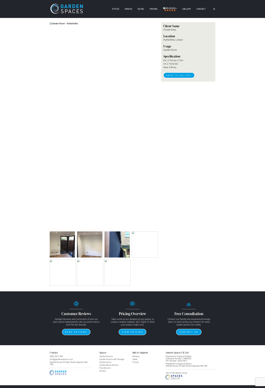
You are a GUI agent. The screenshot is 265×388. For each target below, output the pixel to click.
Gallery (186, 9)
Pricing (153, 9)
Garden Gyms (105, 362)
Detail (141, 9)
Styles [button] (115, 9)
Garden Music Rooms (109, 365)
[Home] (105, 9)
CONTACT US (188, 332)
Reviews (136, 356)
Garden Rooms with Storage (111, 359)
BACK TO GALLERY (179, 75)
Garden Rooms (106, 356)
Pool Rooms (105, 368)
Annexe (102, 371)
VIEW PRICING (132, 332)
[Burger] (212, 9)
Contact (201, 9)
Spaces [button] (128, 9)
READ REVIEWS (76, 332)
